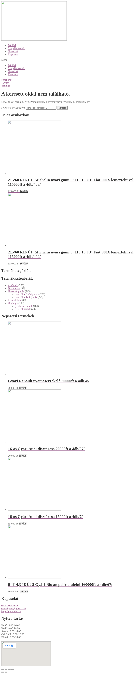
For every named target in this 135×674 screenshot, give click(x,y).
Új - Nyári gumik (23, 306)
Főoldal (12, 45)
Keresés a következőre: (13, 107)
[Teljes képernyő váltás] (9, 669)
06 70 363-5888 (9, 605)
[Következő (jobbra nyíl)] (6, 672)
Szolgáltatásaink (16, 48)
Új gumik (13, 303)
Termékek (13, 51)
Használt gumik (16, 291)
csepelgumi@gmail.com (13, 608)
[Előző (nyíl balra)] (2, 672)
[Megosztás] (6, 669)
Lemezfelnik (14, 300)
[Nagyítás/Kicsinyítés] (12, 669)
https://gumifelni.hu (11, 611)
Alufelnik (13, 285)
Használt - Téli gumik (25, 297)
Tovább (24, 191)
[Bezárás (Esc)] (2, 669)
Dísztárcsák (14, 288)
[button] (67, 59)
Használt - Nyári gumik (26, 294)
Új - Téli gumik (22, 309)
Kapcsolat (13, 54)
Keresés (62, 108)
